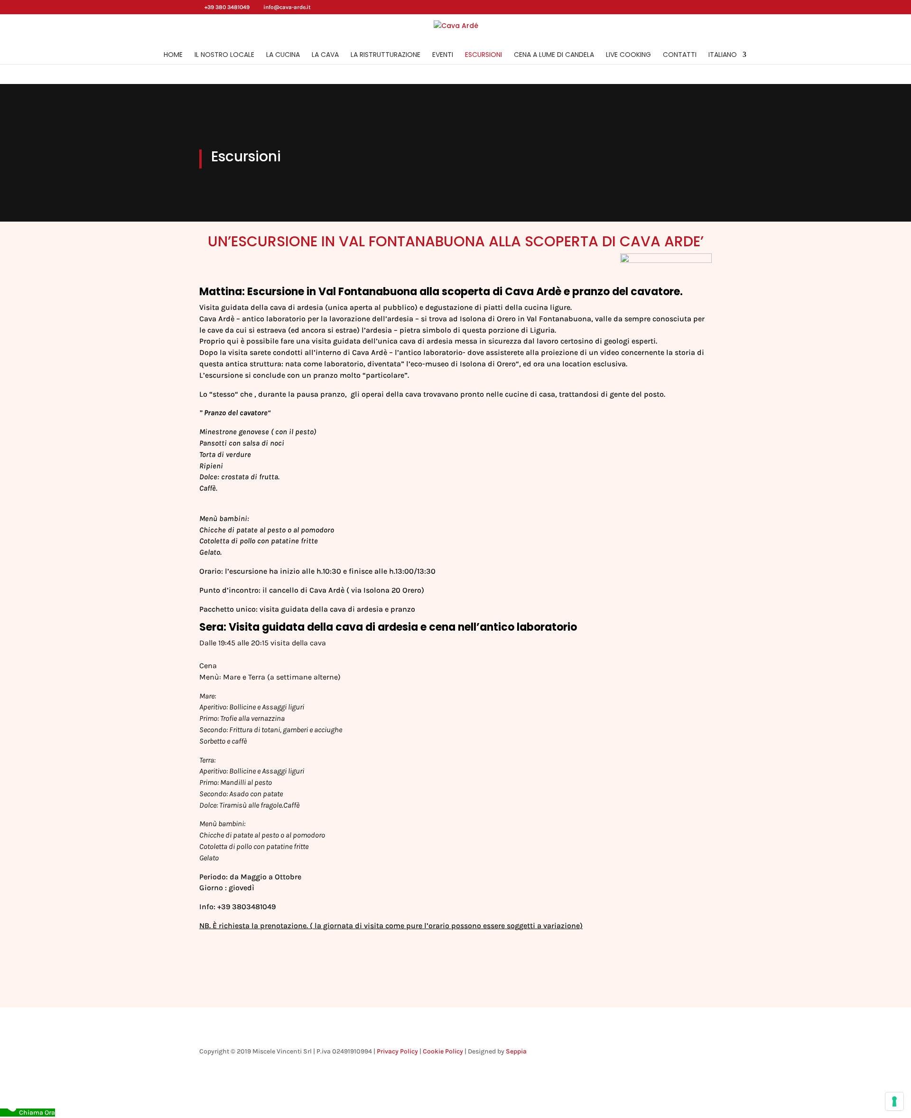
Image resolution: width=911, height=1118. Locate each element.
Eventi (442, 55)
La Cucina (283, 55)
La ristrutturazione (385, 55)
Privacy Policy (397, 1051)
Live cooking (628, 55)
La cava (325, 55)
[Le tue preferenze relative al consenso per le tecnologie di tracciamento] (894, 1101)
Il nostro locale (224, 55)
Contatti (680, 55)
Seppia (516, 1051)
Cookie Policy (443, 1051)
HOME (173, 55)
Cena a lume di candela (554, 55)
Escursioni (483, 55)
